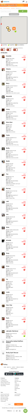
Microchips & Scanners (5, 384)
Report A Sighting (4, 399)
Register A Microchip (5, 395)
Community (17, 385)
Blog (16, 390)
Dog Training (3, 385)
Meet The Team (18, 381)
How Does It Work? (4, 397)
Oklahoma (13, 8)
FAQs (16, 382)
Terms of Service (20, 367)
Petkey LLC (7, 407)
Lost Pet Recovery (4, 381)
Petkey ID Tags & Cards (5, 382)
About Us (9, 367)
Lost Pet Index (17, 394)
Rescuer (16, 387)
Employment (17, 388)
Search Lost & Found (5, 394)
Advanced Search (14, 14)
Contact (13, 367)
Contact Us (6, 1)
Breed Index (17, 395)
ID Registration (4, 379)
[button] (15, 31)
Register (18, 404)
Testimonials (3, 401)
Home (1, 8)
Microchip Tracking (4, 398)
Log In (9, 404)
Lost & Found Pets (6, 8)
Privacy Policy (14, 368)
